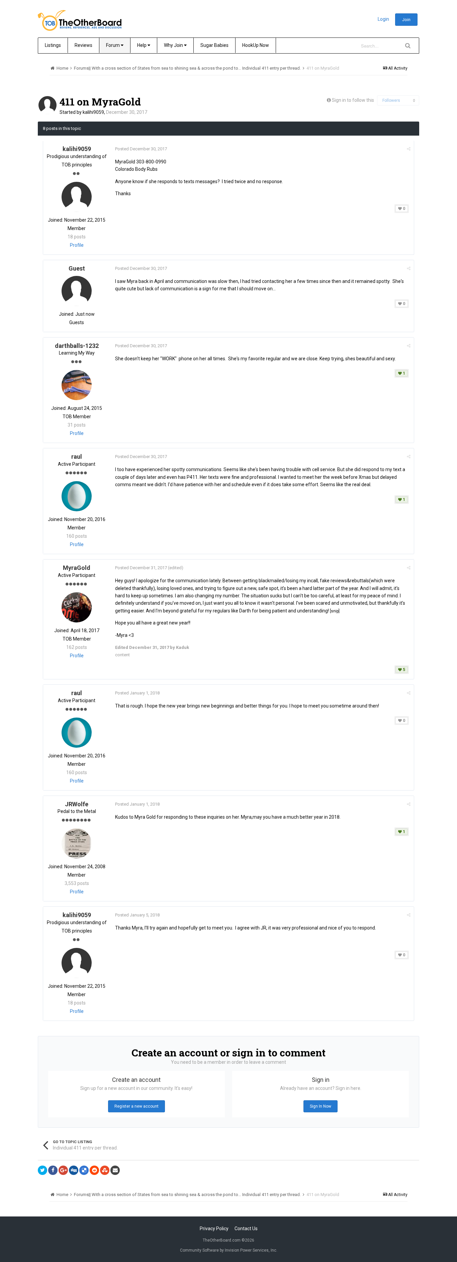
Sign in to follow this (353, 100)
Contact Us (246, 1228)
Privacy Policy (214, 1228)
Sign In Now (320, 1106)
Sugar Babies (214, 45)
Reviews (83, 45)
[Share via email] (115, 1170)
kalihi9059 (93, 112)
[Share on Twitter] (42, 1170)
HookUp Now (255, 45)
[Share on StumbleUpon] (104, 1170)
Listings (53, 45)
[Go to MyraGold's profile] (77, 607)
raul (76, 456)
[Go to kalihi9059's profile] (47, 105)
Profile (77, 245)
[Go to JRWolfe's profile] (77, 843)
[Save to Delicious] (84, 1170)
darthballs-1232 (77, 345)
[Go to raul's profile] (77, 496)
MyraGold (76, 567)
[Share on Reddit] (94, 1170)
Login (383, 19)
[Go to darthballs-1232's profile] (77, 385)
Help (142, 45)
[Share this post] (408, 148)
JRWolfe (76, 804)
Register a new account (136, 1106)
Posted (141, 148)
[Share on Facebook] (53, 1170)
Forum (113, 45)
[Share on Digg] (73, 1170)
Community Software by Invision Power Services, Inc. (228, 1250)
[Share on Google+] (63, 1170)
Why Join (174, 45)
